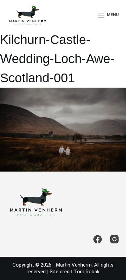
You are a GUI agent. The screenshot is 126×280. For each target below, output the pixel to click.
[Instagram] (114, 239)
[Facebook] (97, 239)
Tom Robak (86, 272)
